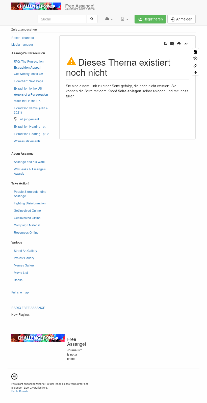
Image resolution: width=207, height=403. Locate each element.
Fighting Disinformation (30, 203)
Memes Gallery (24, 265)
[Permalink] (186, 43)
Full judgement (28, 119)
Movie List (21, 272)
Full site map (20, 292)
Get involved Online (27, 210)
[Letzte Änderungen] (165, 43)
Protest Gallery (24, 258)
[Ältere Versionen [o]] (195, 58)
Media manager (22, 44)
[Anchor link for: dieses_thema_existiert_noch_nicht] (112, 71)
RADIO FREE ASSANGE (28, 307)
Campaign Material (27, 225)
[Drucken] (179, 43)
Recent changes (22, 37)
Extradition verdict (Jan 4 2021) (31, 110)
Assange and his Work (29, 161)
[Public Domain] (14, 376)
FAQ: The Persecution (29, 61)
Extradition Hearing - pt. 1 (31, 126)
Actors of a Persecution (31, 94)
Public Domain (19, 391)
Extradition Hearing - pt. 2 (31, 133)
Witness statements (27, 141)
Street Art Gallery (25, 250)
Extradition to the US (28, 88)
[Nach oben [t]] (195, 72)
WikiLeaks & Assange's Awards (30, 171)
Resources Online (26, 232)
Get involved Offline (27, 218)
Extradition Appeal (27, 67)
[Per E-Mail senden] (172, 43)
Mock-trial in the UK (27, 100)
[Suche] (92, 19)
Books (18, 280)
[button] (109, 19)
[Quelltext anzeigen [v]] (195, 51)
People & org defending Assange (30, 193)
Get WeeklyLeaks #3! (28, 73)
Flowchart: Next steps (28, 81)
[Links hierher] (195, 65)
